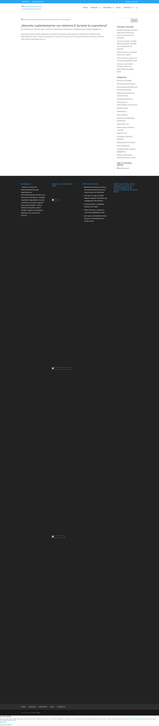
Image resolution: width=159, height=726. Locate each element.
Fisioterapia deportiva (125, 99)
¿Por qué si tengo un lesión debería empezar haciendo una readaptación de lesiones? (95, 198)
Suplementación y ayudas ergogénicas (87, 29)
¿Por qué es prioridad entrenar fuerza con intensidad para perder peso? (95, 218)
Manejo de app (122, 108)
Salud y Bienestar (123, 146)
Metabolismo (121, 111)
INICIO (85, 8)
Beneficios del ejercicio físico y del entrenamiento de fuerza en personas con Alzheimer (95, 189)
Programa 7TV (122, 133)
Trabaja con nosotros (131, 1)
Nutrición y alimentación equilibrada (59, 29)
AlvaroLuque (28, 29)
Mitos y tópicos (122, 115)
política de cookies (132, 719)
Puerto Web (35, 713)
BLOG (118, 8)
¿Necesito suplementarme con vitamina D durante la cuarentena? (64, 25)
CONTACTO (127, 8)
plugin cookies (12, 720)
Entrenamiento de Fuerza (126, 84)
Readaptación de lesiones (126, 142)
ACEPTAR (3, 722)
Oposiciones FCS (123, 124)
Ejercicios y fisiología (124, 80)
